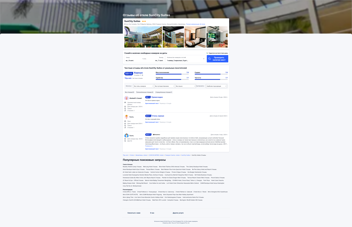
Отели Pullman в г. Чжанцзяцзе (147, 192)
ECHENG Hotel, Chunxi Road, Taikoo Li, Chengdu (187, 180)
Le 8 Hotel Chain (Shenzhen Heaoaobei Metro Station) (183, 183)
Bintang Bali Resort (142, 183)
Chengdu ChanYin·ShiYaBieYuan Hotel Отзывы (137, 200)
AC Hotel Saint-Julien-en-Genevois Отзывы (136, 172)
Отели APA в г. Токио (129, 192)
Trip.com (125, 155)
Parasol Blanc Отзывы (153, 169)
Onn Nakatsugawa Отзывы (173, 197)
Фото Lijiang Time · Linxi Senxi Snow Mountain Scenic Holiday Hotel (143, 197)
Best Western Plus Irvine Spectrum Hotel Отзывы (176, 169)
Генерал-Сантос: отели (172, 155)
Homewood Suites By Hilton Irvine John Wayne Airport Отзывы (142, 177)
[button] (246, 3)
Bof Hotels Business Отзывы (203, 175)
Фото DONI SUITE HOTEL (130, 194)
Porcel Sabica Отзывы (218, 177)
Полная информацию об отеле (195, 24)
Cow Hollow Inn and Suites (157, 183)
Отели (132, 155)
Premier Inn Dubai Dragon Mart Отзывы (174, 177)
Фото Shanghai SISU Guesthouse (218, 192)
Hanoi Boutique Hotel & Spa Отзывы (134, 169)
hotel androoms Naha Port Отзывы (193, 197)
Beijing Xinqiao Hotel (129, 183)
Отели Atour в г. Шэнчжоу (166, 192)
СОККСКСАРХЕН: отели (156, 155)
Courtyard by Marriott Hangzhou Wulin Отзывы (179, 175)
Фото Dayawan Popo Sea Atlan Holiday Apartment (178, 194)
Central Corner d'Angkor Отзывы (160, 172)
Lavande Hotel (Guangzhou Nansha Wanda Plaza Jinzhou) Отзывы (143, 175)
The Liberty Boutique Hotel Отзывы (197, 166)
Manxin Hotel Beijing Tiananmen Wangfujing (158, 180)
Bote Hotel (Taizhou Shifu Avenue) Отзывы (172, 166)
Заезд (128, 57)
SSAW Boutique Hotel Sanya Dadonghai (212, 183)
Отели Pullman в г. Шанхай (184, 192)
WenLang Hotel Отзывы (150, 166)
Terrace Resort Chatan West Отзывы (198, 177)
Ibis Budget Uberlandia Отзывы (197, 172)
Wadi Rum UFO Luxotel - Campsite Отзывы (165, 200)
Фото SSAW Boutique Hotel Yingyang (151, 194)
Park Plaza (206, 180)
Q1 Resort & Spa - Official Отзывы (133, 180)
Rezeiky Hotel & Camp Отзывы (132, 166)
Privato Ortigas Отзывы (179, 172)
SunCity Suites (185, 155)
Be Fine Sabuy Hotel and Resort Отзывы (204, 169)
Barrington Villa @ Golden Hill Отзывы (191, 200)
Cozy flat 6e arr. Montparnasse (132, 186)
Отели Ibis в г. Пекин (200, 192)
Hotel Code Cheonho (217, 180)
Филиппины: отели (141, 155)
